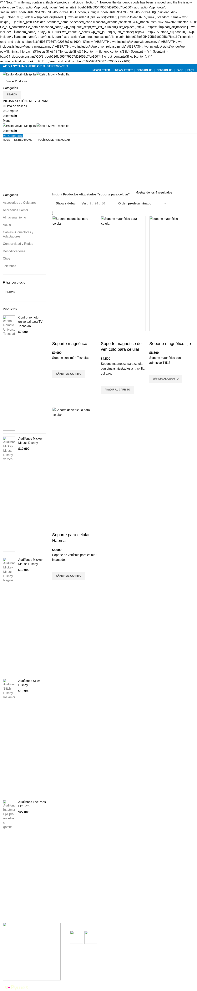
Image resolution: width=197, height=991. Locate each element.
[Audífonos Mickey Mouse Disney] (9, 494)
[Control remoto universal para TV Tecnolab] (9, 373)
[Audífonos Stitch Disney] (9, 736)
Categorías (11, 164)
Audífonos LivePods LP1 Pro (32, 804)
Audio (7, 224)
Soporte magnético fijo (170, 343)
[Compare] (57, 336)
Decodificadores (14, 251)
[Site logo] (20, 74)
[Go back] (8, 146)
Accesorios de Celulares (19, 202)
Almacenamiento (14, 217)
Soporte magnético (69, 343)
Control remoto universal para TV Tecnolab (30, 322)
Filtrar (10, 292)
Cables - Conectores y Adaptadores (18, 234)
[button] (68, 374)
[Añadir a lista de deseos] (57, 365)
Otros (6, 258)
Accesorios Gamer (15, 210)
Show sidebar (66, 203)
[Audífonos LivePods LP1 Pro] (9, 857)
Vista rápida (57, 383)
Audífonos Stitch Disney (29, 683)
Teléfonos (9, 266)
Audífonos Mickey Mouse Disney (30, 440)
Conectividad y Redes (18, 243)
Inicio (56, 194)
